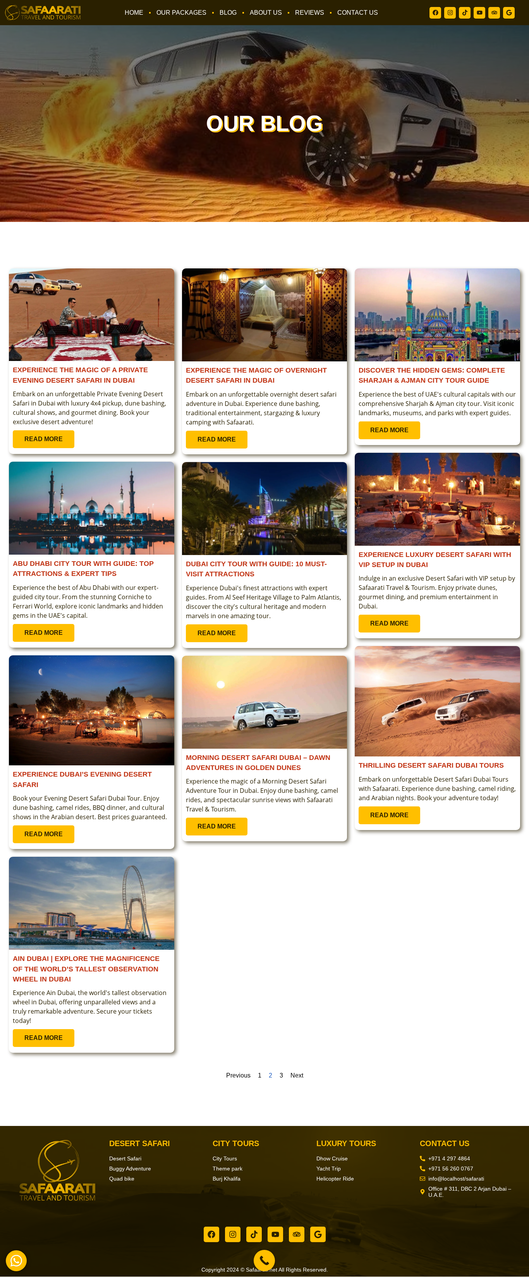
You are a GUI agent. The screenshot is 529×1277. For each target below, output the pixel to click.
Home (134, 12)
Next (296, 1075)
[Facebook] (435, 13)
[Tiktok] (465, 13)
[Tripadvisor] (494, 13)
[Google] (509, 13)
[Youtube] (479, 13)
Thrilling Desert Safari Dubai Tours (431, 765)
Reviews (309, 12)
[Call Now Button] (264, 1260)
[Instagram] (450, 13)
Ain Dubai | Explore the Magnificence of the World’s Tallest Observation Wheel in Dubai (86, 969)
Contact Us (357, 12)
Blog (228, 12)
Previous (238, 1075)
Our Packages (181, 12)
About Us (266, 12)
